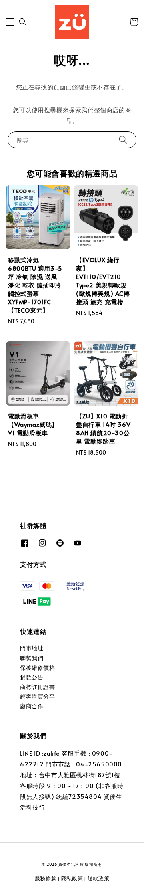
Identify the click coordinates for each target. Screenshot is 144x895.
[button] (10, 22)
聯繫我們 (31, 658)
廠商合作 (31, 706)
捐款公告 (31, 677)
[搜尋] (123, 139)
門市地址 (31, 648)
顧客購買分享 (37, 696)
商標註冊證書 (37, 687)
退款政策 (99, 878)
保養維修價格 (37, 667)
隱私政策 (72, 878)
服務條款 (46, 878)
